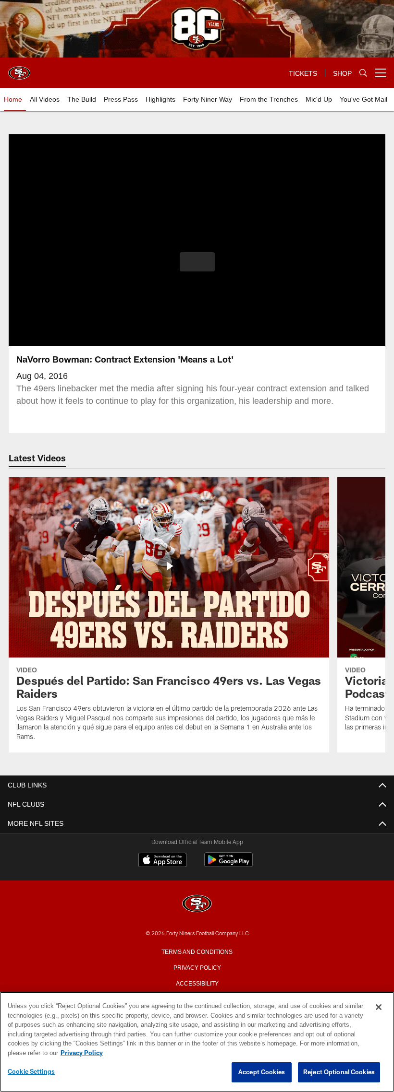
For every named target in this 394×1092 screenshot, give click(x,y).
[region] (197, 1042)
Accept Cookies (261, 1072)
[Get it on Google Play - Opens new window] (228, 864)
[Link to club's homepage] (19, 69)
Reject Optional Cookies (339, 1072)
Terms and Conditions (197, 951)
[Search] (363, 73)
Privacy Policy (197, 966)
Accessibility (197, 982)
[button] (197, 261)
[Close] (378, 1007)
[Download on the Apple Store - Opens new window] (162, 861)
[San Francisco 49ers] (197, 904)
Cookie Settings (31, 1072)
